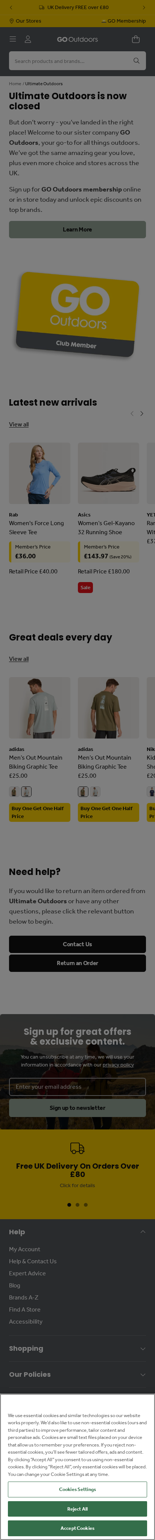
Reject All (77, 1509)
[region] (77, 1467)
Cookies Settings (77, 1489)
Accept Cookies (77, 1528)
